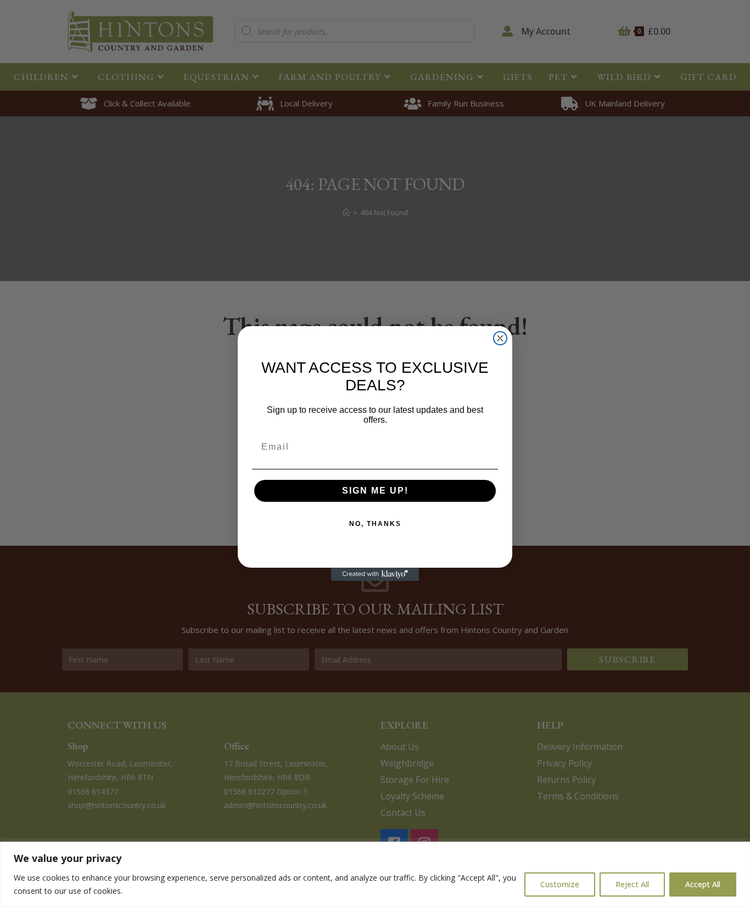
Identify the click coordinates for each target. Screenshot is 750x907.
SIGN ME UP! (375, 490)
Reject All (632, 884)
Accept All (702, 884)
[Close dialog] (500, 338)
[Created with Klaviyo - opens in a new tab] (375, 574)
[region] (375, 874)
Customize (559, 884)
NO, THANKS (375, 524)
